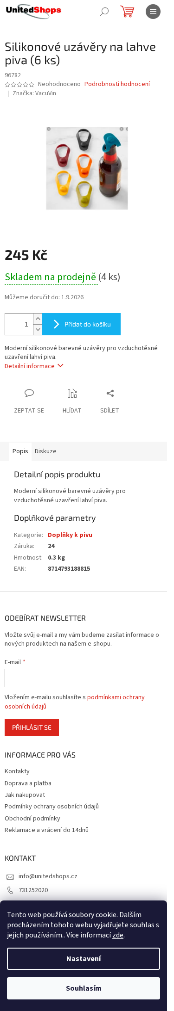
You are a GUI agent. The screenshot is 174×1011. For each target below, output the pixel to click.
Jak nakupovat (25, 795)
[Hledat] (104, 11)
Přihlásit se (32, 727)
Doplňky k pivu (70, 535)
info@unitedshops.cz (48, 876)
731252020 (33, 890)
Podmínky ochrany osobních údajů (52, 806)
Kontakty (17, 771)
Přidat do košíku (87, 324)
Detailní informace (30, 366)
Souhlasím (84, 988)
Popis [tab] (20, 451)
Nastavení (83, 959)
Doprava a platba (28, 783)
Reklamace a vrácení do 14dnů (47, 830)
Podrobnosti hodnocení (117, 84)
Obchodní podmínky (32, 818)
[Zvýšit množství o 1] (37, 319)
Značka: (34, 93)
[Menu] (153, 11)
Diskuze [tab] (46, 451)
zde (117, 935)
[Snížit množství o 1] (37, 329)
